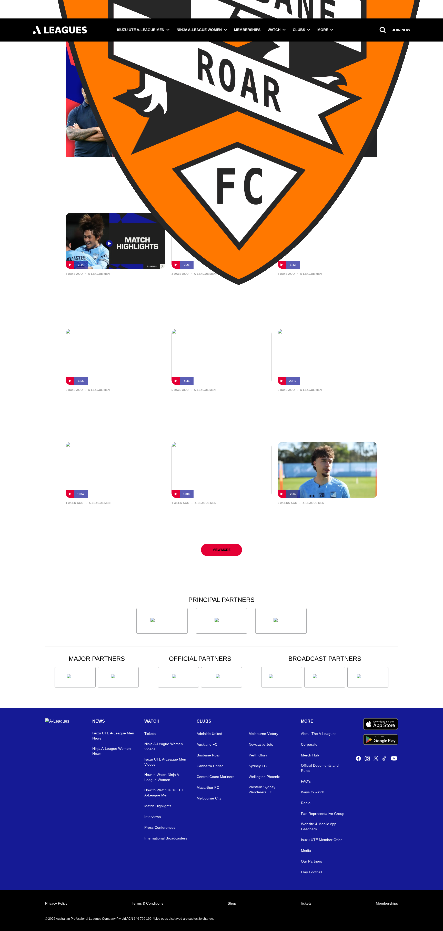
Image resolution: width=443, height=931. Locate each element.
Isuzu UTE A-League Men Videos (165, 761)
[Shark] (281, 620)
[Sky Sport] (368, 677)
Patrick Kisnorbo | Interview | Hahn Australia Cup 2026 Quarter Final (219, 289)
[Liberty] (75, 677)
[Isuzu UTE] (162, 620)
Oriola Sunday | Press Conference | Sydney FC (220, 401)
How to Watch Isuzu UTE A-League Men (164, 792)
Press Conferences (159, 827)
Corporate (309, 744)
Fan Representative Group (322, 814)
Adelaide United (209, 734)
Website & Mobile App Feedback (318, 826)
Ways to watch (312, 792)
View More (221, 550)
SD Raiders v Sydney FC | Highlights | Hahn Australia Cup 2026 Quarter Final (111, 289)
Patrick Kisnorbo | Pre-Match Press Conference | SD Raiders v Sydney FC (112, 406)
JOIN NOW (401, 30)
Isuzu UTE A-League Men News (113, 735)
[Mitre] (178, 677)
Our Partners (311, 861)
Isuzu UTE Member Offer (321, 840)
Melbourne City (209, 798)
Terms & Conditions (147, 903)
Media (306, 850)
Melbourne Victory (263, 734)
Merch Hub (310, 755)
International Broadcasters (165, 838)
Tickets (150, 734)
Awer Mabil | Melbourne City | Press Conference (108, 514)
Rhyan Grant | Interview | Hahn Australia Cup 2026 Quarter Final (324, 285)
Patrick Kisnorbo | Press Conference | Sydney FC (206, 514)
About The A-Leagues (318, 734)
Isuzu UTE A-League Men (140, 30)
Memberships (247, 30)
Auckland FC (207, 744)
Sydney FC (258, 766)
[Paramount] (325, 677)
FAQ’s (306, 781)
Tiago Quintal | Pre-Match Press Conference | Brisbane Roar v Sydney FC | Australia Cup (323, 519)
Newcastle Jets (261, 744)
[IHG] (221, 677)
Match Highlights (157, 806)
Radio (305, 803)
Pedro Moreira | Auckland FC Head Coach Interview (327, 401)
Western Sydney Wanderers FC (262, 789)
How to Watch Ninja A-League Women (162, 777)
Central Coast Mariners (215, 777)
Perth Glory (258, 755)
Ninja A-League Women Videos (163, 746)
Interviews (152, 817)
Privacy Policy (56, 903)
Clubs (299, 30)
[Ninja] (221, 620)
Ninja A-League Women (199, 30)
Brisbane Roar (208, 755)
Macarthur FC (208, 787)
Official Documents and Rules (320, 768)
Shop (232, 903)
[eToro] (118, 677)
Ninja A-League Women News (111, 751)
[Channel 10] (281, 677)
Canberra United (210, 766)
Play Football (311, 872)
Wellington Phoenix (264, 777)
